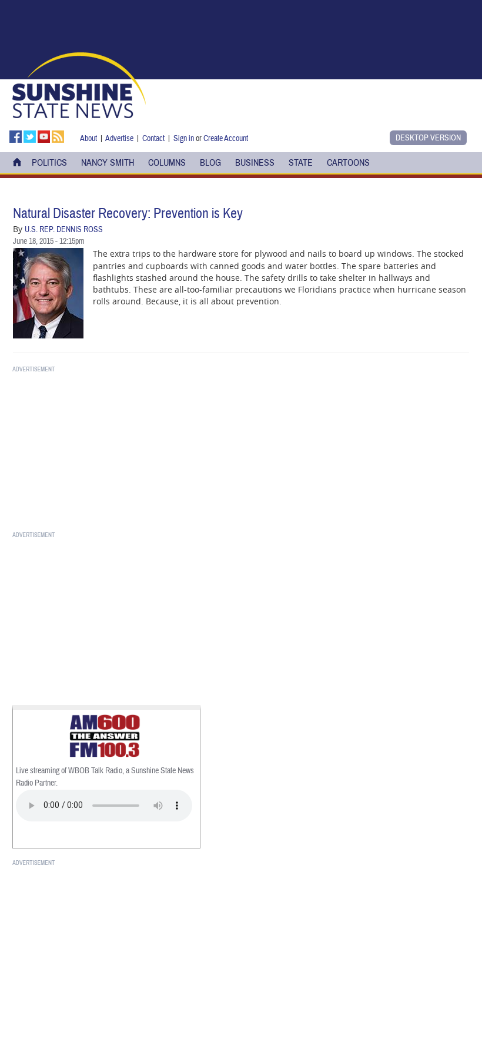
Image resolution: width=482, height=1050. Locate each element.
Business (255, 163)
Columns (167, 163)
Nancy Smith (107, 163)
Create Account (225, 138)
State (301, 163)
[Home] (79, 84)
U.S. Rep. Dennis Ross (64, 229)
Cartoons (348, 163)
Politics (49, 163)
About (88, 138)
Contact (153, 138)
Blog (210, 163)
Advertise (119, 138)
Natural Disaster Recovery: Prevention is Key (128, 213)
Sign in (183, 138)
